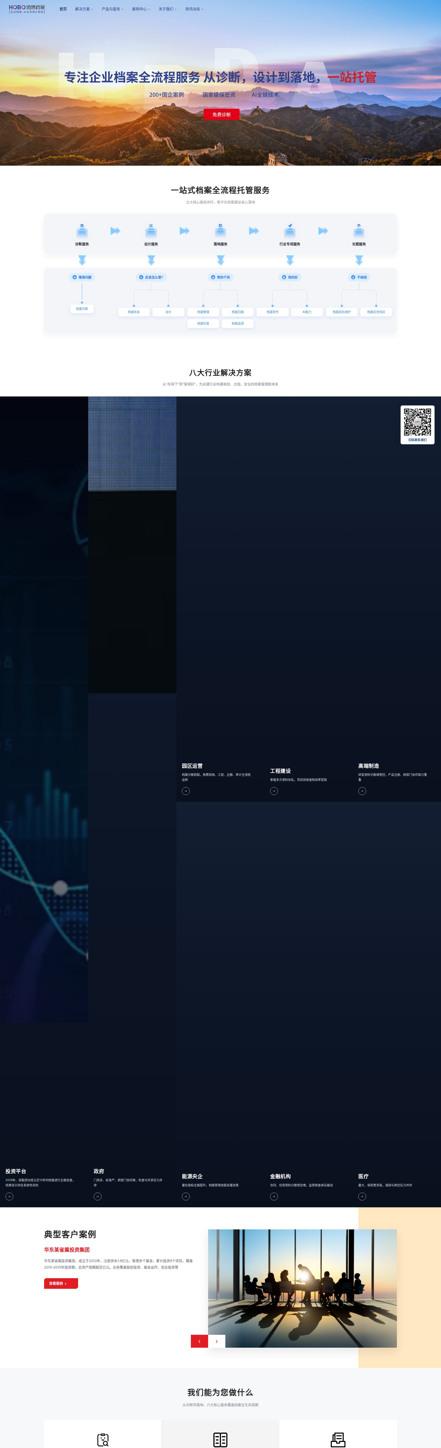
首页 (63, 9)
